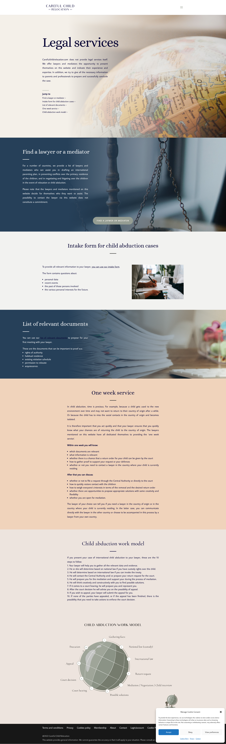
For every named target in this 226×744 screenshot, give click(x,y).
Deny (190, 732)
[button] (220, 712)
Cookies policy (84, 727)
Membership (100, 727)
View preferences (212, 732)
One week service (49, 108)
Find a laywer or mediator (113, 220)
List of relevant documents (53, 104)
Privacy (192, 739)
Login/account (137, 727)
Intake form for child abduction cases (58, 101)
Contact (198, 739)
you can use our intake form (105, 266)
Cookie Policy (184, 739)
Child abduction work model (54, 112)
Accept (168, 732)
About (113, 727)
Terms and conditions (52, 727)
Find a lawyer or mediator (53, 97)
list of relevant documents (53, 337)
